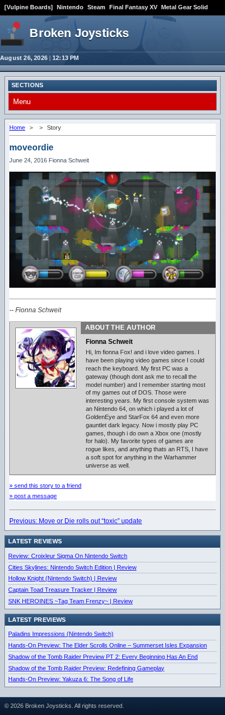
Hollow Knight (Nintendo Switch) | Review (62, 578)
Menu (22, 102)
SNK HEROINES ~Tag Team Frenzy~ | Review (70, 601)
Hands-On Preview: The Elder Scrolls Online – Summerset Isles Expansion (107, 645)
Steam (96, 7)
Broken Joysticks (79, 33)
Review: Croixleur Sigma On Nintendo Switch (67, 556)
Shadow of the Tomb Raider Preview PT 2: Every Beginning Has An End (103, 656)
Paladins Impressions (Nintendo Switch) (61, 634)
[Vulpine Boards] (28, 7)
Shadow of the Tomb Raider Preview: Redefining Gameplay (86, 668)
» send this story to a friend (45, 485)
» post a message (33, 496)
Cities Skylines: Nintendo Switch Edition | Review (72, 567)
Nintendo (70, 7)
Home (17, 127)
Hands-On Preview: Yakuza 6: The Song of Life (70, 679)
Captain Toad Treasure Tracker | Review (62, 589)
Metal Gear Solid (184, 7)
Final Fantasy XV (133, 7)
